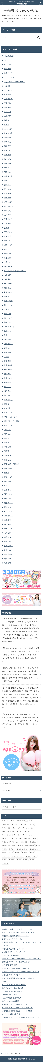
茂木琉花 (7, 520)
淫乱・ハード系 (8, 852)
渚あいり (7, 430)
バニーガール (29, 835)
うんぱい (7, 64)
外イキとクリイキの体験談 (12, 991)
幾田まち (7, 296)
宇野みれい (8, 232)
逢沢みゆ (7, 533)
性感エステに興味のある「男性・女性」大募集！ (20, 972)
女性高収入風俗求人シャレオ (13, 949)
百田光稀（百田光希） (12, 464)
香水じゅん (8, 550)
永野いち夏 (8, 412)
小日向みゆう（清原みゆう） (15, 271)
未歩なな (7, 348)
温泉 (18, 852)
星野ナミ (7, 335)
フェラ (15, 838)
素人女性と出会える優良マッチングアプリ (18, 968)
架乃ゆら (7, 374)
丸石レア (7, 112)
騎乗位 (6, 863)
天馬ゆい (7, 223)
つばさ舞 (7, 69)
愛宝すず (7, 309)
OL (31, 821)
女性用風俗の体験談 (9, 994)
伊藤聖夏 (7, 137)
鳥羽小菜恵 (8, 554)
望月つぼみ (8, 344)
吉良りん (7, 180)
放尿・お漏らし (22, 849)
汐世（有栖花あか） (12, 417)
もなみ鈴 (7, 86)
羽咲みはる (8, 494)
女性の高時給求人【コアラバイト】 (15, 936)
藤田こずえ (8, 528)
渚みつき (7, 434)
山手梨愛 (7, 275)
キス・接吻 (7, 828)
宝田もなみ (8, 245)
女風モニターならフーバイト (13, 939)
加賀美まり (8, 172)
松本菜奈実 (8, 365)
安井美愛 (7, 236)
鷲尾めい (7, 559)
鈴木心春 (7, 541)
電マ (26, 860)
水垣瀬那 (7, 408)
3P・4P (6, 821)
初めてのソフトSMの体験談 (12, 988)
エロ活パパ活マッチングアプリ (14, 952)
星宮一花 (7, 331)
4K (13, 821)
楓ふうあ (7, 391)
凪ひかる (7, 159)
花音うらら (8, 516)
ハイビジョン (8, 835)
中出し (6, 842)
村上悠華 (7, 361)
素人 (35, 856)
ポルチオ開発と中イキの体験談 (14, 985)
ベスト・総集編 (25, 838)
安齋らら (7, 241)
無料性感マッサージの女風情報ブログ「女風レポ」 (21, 959)
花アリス (7, 507)
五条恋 (6, 125)
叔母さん (34, 842)
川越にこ (7, 288)
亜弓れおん (8, 129)
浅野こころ (8, 425)
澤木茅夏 (7, 447)
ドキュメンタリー (9, 831)
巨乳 (39, 845)
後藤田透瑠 (8, 301)
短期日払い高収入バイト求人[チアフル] (17, 929)
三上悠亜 (7, 94)
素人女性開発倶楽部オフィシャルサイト (17, 1008)
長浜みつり (8, 546)
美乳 (5, 860)
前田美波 (7, 163)
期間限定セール (35, 849)
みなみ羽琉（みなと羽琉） (14, 82)
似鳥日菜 (7, 146)
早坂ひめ (7, 322)
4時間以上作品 (22, 821)
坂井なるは (8, 189)
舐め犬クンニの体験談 (10, 1001)
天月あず (7, 215)
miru (6, 60)
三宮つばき (8, 99)
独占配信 (6, 856)
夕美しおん (8, 202)
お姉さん (6, 824)
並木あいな (8, 107)
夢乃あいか (8, 206)
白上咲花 (7, 455)
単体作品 (24, 842)
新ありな (7, 314)
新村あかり (8, 318)
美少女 (12, 860)
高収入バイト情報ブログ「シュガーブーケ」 (19, 932)
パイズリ (6, 838)
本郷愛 (6, 357)
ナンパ (28, 831)
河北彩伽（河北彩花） (12, 421)
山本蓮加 (7, 279)
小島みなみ (8, 266)
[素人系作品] (9, 56)
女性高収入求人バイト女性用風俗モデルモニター (20, 1017)
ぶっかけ (15, 824)
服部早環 (7, 339)
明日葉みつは (9, 326)
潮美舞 (6, 443)
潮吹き (25, 852)
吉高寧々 (7, 185)
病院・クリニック (18, 856)
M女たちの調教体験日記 (11, 1014)
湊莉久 (6, 438)
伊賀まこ (7, 142)
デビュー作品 (29, 828)
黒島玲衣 (7, 563)
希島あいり (8, 292)
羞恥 (19, 860)
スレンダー (17, 828)
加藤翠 (6, 168)
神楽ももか (8, 477)
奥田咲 (6, 228)
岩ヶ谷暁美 (8, 284)
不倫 (35, 838)
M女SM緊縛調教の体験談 (11, 998)
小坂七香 (7, 258)
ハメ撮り (18, 835)
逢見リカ (7, 537)
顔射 (33, 860)
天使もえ (7, 211)
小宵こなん (8, 262)
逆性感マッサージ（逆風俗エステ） (15, 1004)
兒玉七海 (7, 155)
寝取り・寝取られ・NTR (27, 845)
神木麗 (6, 473)
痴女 (28, 856)
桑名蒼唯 (7, 382)
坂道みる (7, 193)
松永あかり (8, 369)
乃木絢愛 (7, 116)
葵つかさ (7, 524)
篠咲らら (7, 481)
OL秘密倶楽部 (21, 4)
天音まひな (8, 219)
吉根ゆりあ (8, 176)
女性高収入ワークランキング (13, 975)
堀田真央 (7, 198)
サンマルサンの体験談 (10, 955)
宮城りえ (7, 249)
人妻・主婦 (15, 842)
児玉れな (7, 150)
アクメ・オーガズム (28, 824)
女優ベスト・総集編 (10, 845)
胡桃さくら (8, 503)
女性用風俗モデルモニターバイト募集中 (17, 1011)
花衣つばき (8, 511)
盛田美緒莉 (8, 468)
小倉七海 (7, 253)
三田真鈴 (7, 103)
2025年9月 (6, 790)
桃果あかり (8, 378)
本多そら (7, 352)
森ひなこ (7, 387)
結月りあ (7, 486)
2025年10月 (6, 784)
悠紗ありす (8, 305)
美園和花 (7, 490)
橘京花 (6, 404)
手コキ (12, 849)
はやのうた (8, 73)
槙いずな (7, 395)
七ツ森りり (8, 90)
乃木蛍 (6, 120)
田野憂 (6, 451)
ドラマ (20, 831)
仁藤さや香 (8, 133)
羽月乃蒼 (7, 498)
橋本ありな (8, 400)
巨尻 (5, 849)
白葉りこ (7, 460)
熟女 (32, 852)
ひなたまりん (9, 77)
